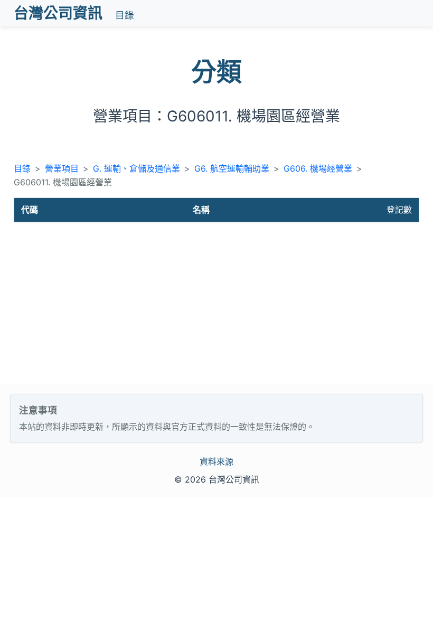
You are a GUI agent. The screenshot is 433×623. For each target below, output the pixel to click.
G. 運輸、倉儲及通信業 (136, 168)
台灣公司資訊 (58, 13)
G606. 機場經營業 (318, 168)
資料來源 (216, 461)
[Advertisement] (216, 305)
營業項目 (62, 168)
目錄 (124, 15)
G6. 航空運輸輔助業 (231, 168)
